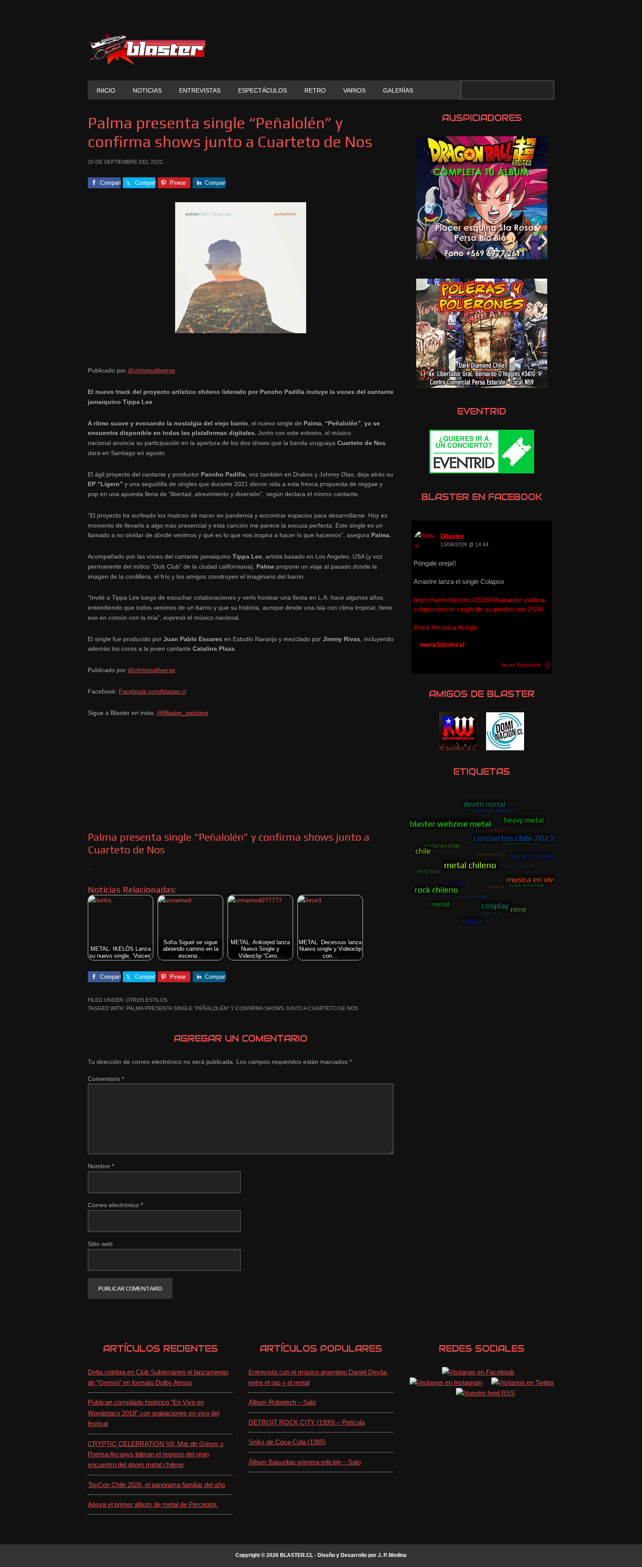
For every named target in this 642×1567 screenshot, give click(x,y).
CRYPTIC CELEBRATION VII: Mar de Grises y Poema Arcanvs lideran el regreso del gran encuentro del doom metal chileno (156, 1454)
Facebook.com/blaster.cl (152, 691)
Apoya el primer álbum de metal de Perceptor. (153, 1504)
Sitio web (100, 1243)
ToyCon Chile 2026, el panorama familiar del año (156, 1484)
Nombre (101, 1166)
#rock (422, 627)
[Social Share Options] (547, 665)
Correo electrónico (115, 1204)
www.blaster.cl (442, 644)
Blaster (452, 536)
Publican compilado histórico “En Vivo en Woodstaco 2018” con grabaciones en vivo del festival (153, 1412)
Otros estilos (146, 1000)
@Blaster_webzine (182, 712)
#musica (443, 627)
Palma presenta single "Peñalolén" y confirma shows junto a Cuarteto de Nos (242, 1008)
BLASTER (147, 47)
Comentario (106, 1078)
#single (468, 627)
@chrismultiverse (151, 370)
